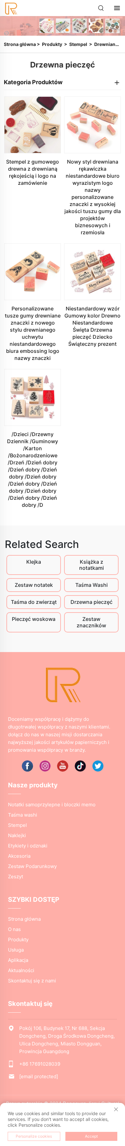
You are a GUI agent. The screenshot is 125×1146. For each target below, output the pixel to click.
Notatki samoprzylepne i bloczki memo (52, 804)
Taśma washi (22, 815)
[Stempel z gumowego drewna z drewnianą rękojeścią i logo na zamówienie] (32, 124)
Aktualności (21, 970)
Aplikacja (18, 960)
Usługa (16, 950)
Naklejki (17, 835)
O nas (14, 929)
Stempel (78, 44)
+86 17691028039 (39, 1064)
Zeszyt (15, 876)
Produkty (52, 44)
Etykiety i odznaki (27, 846)
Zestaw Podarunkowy (32, 866)
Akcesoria (19, 856)
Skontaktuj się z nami (32, 981)
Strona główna (20, 44)
